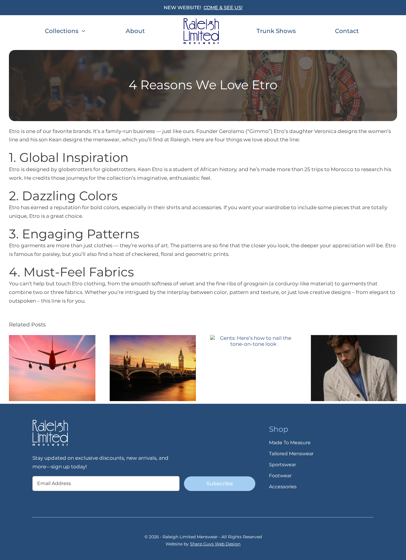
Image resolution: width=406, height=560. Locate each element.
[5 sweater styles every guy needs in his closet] (354, 338)
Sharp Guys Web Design (215, 544)
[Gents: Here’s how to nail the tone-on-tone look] (253, 338)
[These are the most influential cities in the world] (153, 338)
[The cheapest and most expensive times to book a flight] (52, 338)
